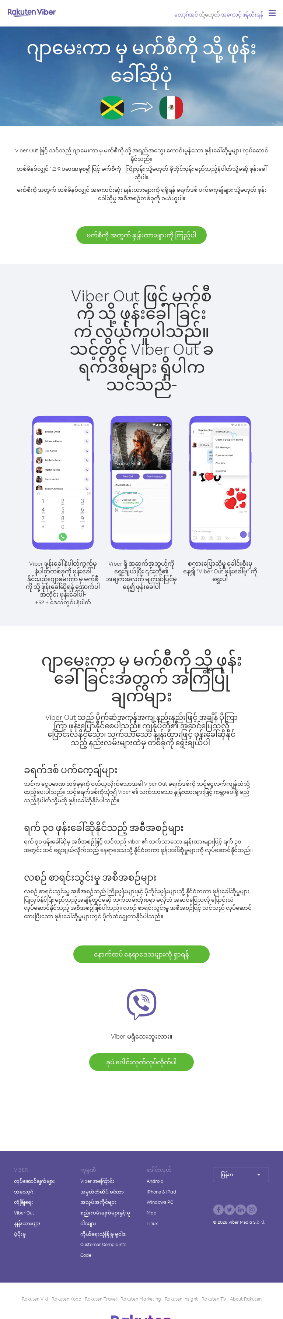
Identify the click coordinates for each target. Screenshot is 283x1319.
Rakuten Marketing (140, 1299)
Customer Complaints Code (103, 1249)
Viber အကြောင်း (97, 1181)
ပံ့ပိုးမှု (20, 1234)
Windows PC (160, 1202)
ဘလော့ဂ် (24, 1192)
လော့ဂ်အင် (186, 14)
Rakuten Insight (181, 1299)
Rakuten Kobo (66, 1299)
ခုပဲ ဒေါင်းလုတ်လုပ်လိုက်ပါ (141, 1062)
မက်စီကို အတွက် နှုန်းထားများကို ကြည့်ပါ (141, 235)
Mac (151, 1213)
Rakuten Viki (35, 1299)
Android (155, 1181)
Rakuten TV (214, 1299)
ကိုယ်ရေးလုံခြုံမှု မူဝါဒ (103, 1234)
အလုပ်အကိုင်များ (98, 1202)
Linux (152, 1223)
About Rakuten (246, 1299)
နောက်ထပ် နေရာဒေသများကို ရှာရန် (141, 954)
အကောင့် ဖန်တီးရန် (242, 14)
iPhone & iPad (161, 1192)
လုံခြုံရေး (23, 1202)
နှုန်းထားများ (27, 1223)
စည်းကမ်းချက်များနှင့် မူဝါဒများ (105, 1218)
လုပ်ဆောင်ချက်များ (34, 1181)
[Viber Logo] (31, 12)
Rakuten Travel (101, 1299)
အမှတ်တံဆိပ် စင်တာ (102, 1192)
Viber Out (24, 1213)
